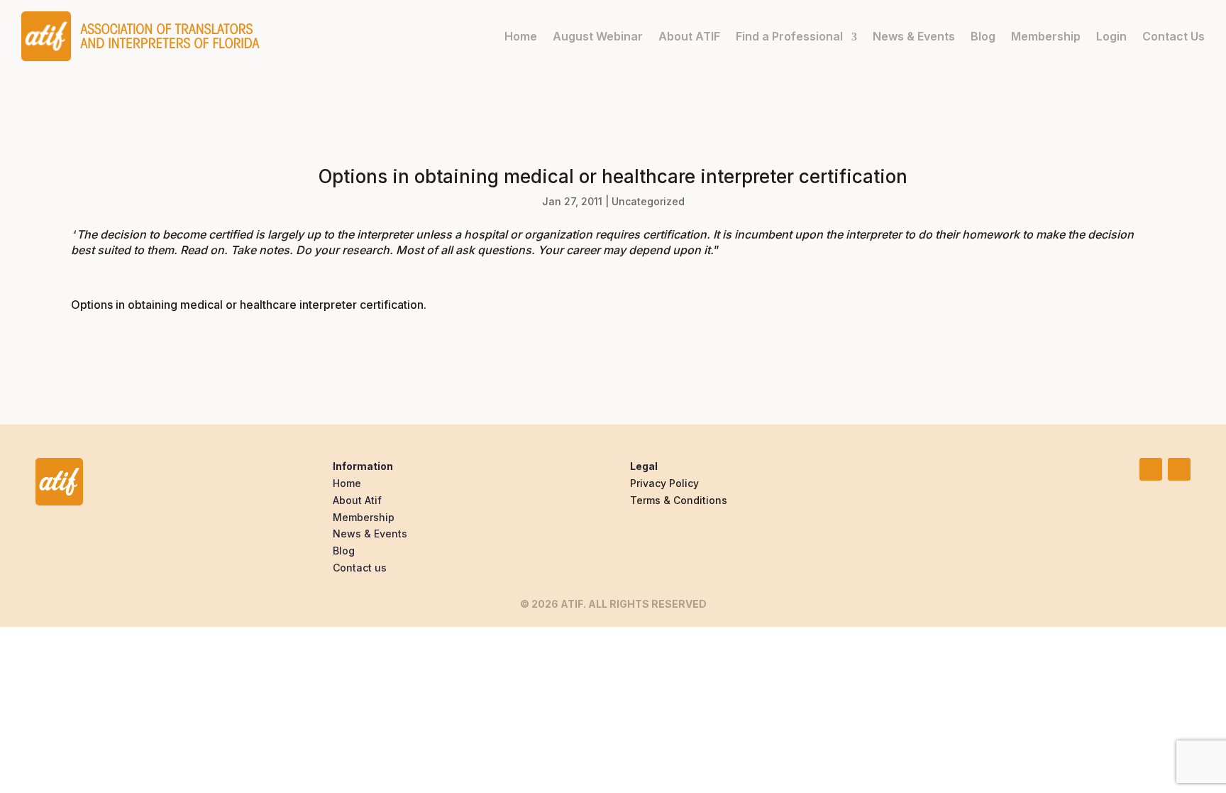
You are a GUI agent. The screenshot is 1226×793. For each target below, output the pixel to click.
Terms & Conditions (678, 500)
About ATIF (689, 36)
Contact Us (1173, 36)
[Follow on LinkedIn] (1150, 469)
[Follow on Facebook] (1179, 469)
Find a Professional (789, 36)
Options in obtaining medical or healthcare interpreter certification (247, 304)
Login (1111, 36)
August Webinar (598, 36)
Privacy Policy (664, 483)
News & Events (914, 36)
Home (520, 36)
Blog (983, 36)
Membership (1046, 36)
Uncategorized (648, 201)
